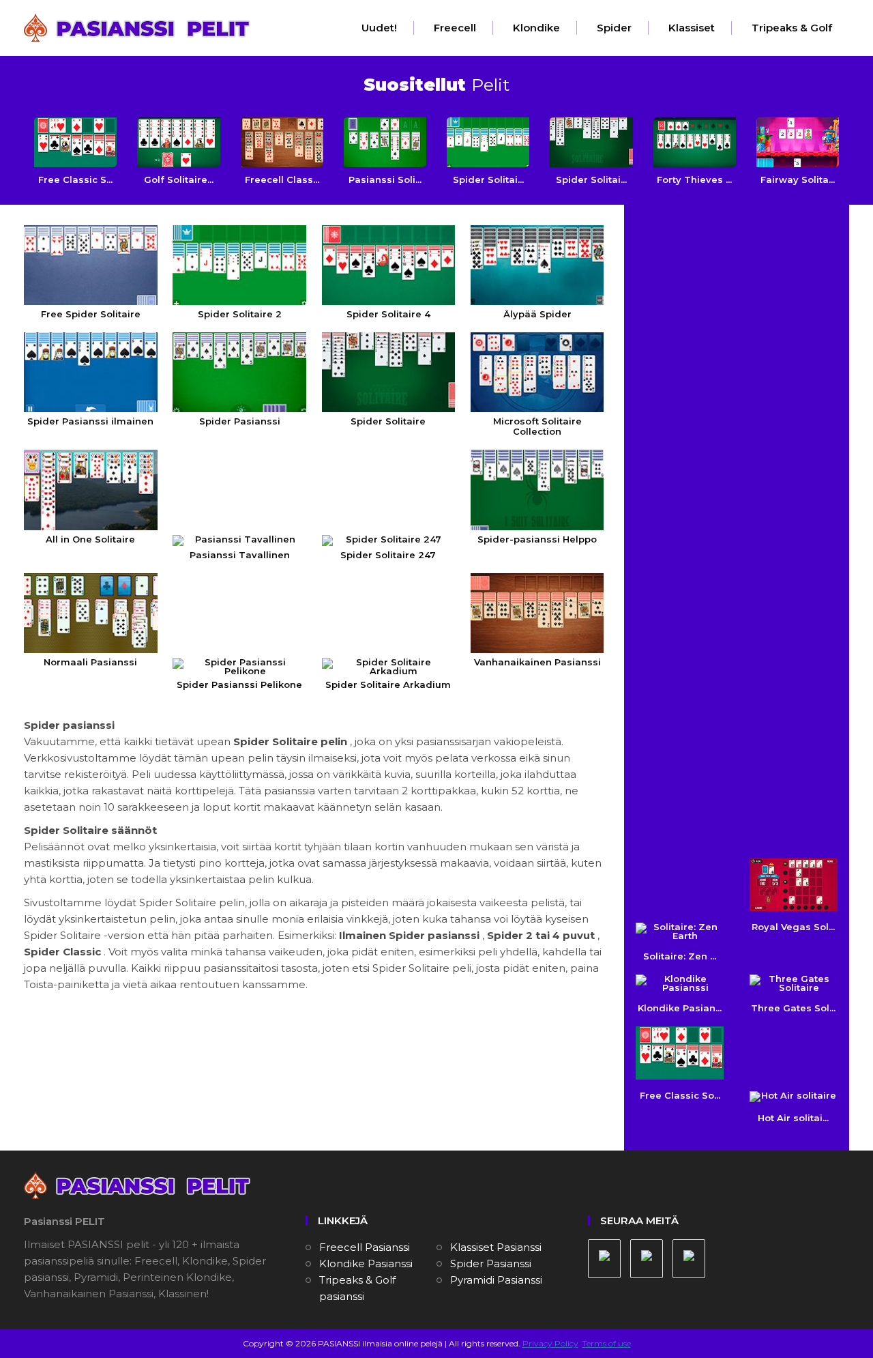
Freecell (455, 27)
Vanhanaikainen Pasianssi (537, 661)
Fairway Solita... (797, 179)
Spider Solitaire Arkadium (388, 684)
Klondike (536, 27)
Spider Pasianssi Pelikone (239, 684)
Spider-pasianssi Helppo (537, 539)
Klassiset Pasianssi (496, 1247)
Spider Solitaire (388, 421)
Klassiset (691, 27)
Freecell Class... (282, 179)
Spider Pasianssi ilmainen (90, 421)
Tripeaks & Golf (792, 27)
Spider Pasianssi (239, 421)
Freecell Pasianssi (364, 1247)
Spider (614, 27)
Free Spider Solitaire (90, 313)
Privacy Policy (550, 1343)
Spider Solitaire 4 (388, 313)
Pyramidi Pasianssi (496, 1279)
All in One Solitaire (90, 539)
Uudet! (379, 27)
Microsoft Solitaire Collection (537, 426)
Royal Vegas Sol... (793, 926)
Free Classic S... (75, 179)
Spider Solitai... (488, 179)
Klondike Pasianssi (366, 1263)
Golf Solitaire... (178, 179)
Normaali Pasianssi (90, 661)
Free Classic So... (680, 1095)
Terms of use (606, 1343)
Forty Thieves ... (694, 179)
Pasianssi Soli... (385, 179)
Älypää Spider (537, 313)
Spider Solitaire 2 (240, 313)
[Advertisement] (738, 301)
